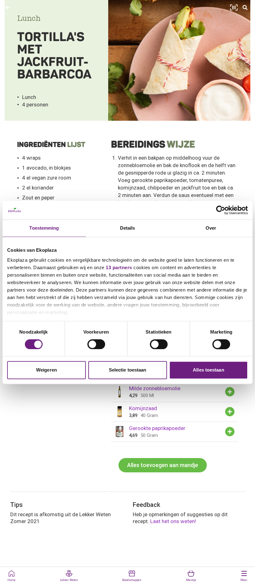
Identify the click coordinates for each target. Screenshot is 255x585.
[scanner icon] (234, 7)
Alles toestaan (208, 370)
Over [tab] (211, 228)
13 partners (119, 267)
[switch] (96, 344)
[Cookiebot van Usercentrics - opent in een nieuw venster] (220, 210)
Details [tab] (127, 228)
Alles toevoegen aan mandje (162, 465)
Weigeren (46, 370)
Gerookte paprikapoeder (157, 428)
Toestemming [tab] (44, 228)
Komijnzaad (143, 408)
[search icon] (245, 7)
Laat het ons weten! (173, 521)
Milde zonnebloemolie (154, 388)
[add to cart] (229, 391)
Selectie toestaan (127, 370)
